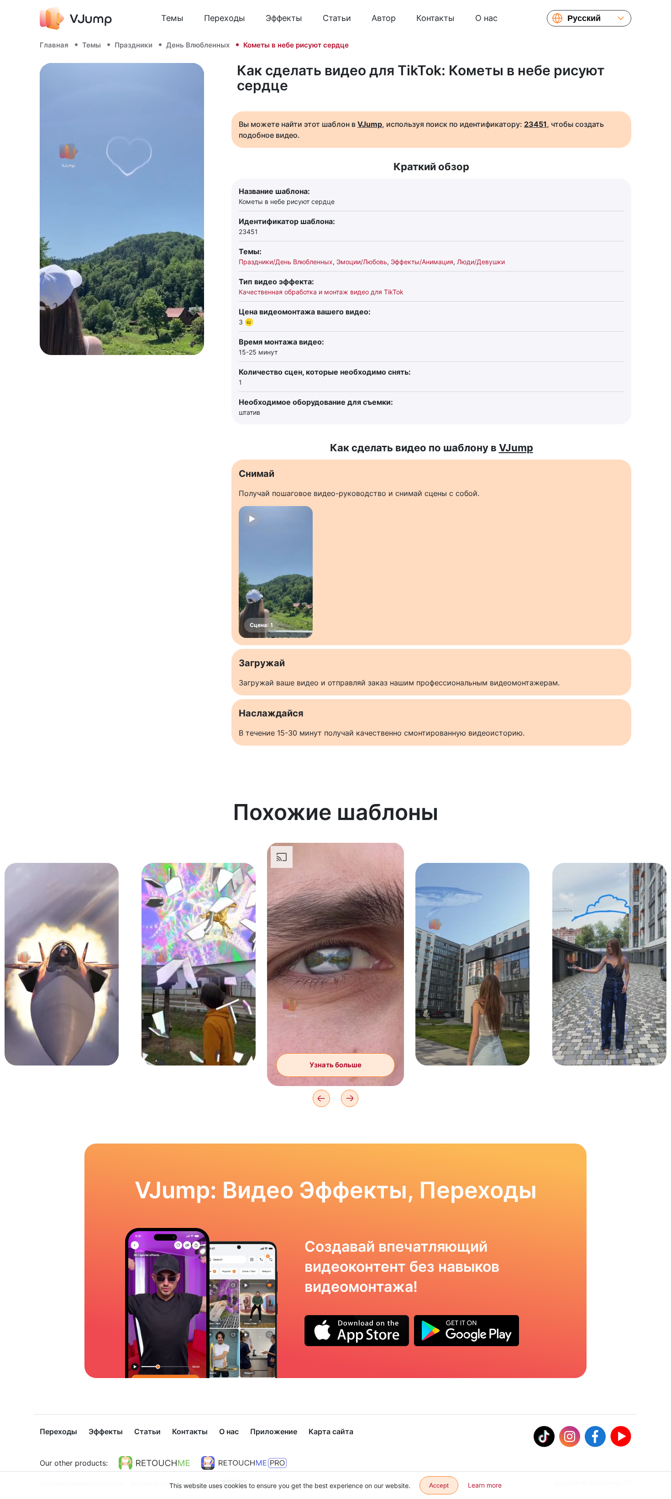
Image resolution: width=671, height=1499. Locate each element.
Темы (172, 18)
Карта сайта (331, 1431)
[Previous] (321, 1098)
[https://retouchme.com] (154, 1463)
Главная (54, 45)
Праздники (133, 45)
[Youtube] (620, 1436)
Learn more (485, 1485)
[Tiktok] (544, 1436)
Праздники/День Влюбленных (286, 262)
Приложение (273, 1431)
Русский (584, 18)
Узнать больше (62, 1044)
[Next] (349, 1098)
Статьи (337, 18)
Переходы (224, 18)
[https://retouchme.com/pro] (244, 1463)
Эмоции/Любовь (361, 262)
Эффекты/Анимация (422, 262)
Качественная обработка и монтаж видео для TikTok (321, 292)
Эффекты (284, 18)
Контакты (435, 18)
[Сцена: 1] (276, 572)
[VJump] (76, 18)
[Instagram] (569, 1436)
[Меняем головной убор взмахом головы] (167, 1303)
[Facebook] (595, 1436)
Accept (439, 1485)
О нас (486, 18)
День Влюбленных (198, 45)
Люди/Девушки (481, 262)
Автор (384, 18)
